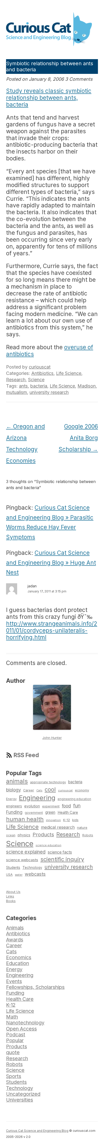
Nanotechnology (25, 1023)
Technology (32, 868)
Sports (13, 1076)
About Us (13, 892)
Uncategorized (23, 1094)
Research (15, 379)
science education (48, 845)
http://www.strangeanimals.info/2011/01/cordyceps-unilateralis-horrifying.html (51, 630)
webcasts (35, 874)
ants (23, 386)
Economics (18, 957)
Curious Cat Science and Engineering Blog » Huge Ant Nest (51, 562)
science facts (60, 852)
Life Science (68, 373)
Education (17, 963)
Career (28, 790)
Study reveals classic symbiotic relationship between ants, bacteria (48, 97)
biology (13, 789)
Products (43, 835)
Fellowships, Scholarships (35, 987)
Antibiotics (42, 373)
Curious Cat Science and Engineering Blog (37, 1131)
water (18, 874)
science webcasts (22, 859)
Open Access (21, 1029)
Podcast (15, 1035)
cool (50, 789)
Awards (14, 940)
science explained (25, 852)
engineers (14, 806)
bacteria (38, 386)
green (50, 812)
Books (11, 901)
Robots (87, 835)
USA (9, 874)
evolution (32, 806)
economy (82, 790)
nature (82, 827)
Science (36, 379)
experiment (51, 806)
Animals (15, 928)
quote (13, 1052)
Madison (86, 386)
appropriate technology (48, 782)
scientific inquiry (62, 859)
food (66, 805)
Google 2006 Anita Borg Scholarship (78, 438)
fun (77, 806)
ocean (10, 835)
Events (14, 981)
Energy (11, 799)
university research (49, 392)
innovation (53, 820)
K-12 (66, 820)
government (34, 813)
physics (24, 835)
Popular (15, 1040)
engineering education (74, 799)
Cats (39, 790)
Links (10, 896)
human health (25, 819)
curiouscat (39, 367)
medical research (58, 827)
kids (75, 820)
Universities (19, 1100)
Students (13, 868)
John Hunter (52, 738)
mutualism (16, 392)
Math (12, 1017)
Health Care (68, 812)
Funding (14, 812)
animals (17, 781)
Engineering (37, 798)
